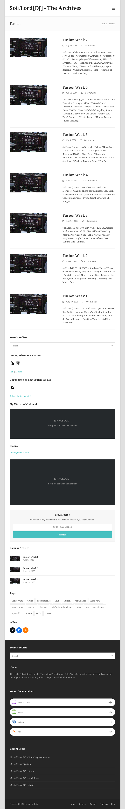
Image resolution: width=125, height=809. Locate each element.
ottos (78, 607)
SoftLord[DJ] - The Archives (46, 8)
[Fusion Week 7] (28, 47)
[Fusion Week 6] (28, 95)
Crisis (30, 601)
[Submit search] (112, 345)
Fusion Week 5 (75, 135)
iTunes (18, 371)
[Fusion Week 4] (28, 182)
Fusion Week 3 (75, 215)
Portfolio (104, 804)
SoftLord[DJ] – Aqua (24, 771)
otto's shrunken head (61, 607)
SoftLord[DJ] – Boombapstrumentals (32, 757)
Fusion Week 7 (75, 40)
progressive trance (94, 607)
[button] (113, 8)
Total (36, 804)
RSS (11, 371)
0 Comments (90, 45)
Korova (43, 607)
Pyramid (16, 613)
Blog (113, 804)
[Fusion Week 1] (28, 303)
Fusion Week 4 (75, 175)
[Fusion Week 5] (28, 142)
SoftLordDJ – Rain (22, 764)
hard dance (80, 601)
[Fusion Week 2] (28, 263)
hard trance (17, 607)
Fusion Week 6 (75, 87)
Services (82, 804)
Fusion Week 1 (75, 296)
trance (48, 613)
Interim (31, 607)
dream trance (44, 601)
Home (104, 24)
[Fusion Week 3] (28, 223)
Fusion (67, 601)
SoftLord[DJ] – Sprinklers (26, 778)
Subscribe (62, 535)
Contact (93, 804)
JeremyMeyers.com (19, 452)
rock (38, 613)
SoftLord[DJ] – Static (24, 785)
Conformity (17, 601)
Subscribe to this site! (20, 396)
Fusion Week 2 (75, 256)
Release (28, 613)
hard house (96, 601)
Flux (57, 601)
